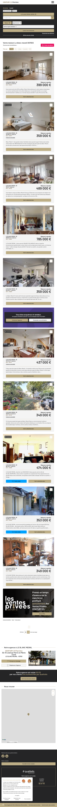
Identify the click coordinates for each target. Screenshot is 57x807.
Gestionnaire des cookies (48, 805)
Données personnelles (34, 805)
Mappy (16, 742)
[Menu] (52, 2)
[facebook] (2, 756)
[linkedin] (6, 756)
